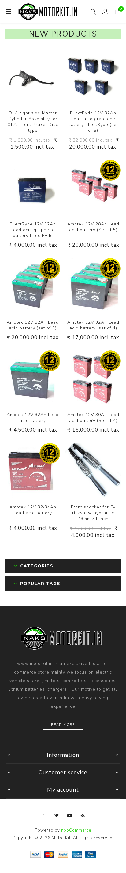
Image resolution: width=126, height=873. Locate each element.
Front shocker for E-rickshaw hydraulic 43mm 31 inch (93, 513)
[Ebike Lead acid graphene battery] (93, 76)
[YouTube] (70, 816)
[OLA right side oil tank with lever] (33, 76)
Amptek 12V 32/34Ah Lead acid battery (32, 510)
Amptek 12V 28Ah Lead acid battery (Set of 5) (93, 227)
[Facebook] (43, 816)
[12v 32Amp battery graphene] (33, 378)
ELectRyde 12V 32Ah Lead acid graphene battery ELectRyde (33, 230)
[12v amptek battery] (33, 470)
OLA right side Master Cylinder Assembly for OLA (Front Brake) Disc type (32, 121)
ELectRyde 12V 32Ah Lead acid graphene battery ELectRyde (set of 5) (93, 121)
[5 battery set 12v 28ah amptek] (93, 187)
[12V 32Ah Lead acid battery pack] (33, 187)
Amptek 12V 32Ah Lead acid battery (33, 417)
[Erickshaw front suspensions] (93, 470)
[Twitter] (56, 816)
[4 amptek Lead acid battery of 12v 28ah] (93, 378)
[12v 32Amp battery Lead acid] (93, 285)
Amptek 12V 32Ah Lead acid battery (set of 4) (93, 325)
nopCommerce (76, 830)
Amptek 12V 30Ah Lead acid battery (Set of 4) (93, 417)
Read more (63, 725)
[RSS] (83, 816)
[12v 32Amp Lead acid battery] (33, 285)
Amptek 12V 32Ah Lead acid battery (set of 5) (33, 325)
